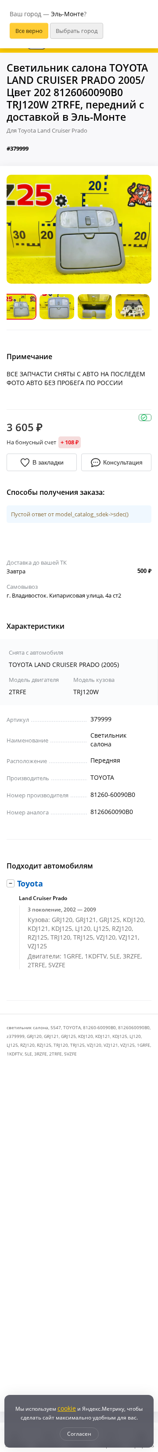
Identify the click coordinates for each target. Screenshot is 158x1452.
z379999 (16, 1036)
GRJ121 (51, 1036)
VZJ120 (94, 1045)
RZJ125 (44, 1045)
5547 (55, 1027)
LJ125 (12, 1045)
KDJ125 (119, 1036)
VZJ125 (127, 1045)
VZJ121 (111, 1045)
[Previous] (20, 229)
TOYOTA (72, 1027)
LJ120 (135, 1036)
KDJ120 (85, 1036)
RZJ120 (27, 1045)
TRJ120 (61, 1045)
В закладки (48, 462)
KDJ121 (102, 1036)
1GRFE (143, 1045)
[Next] (138, 229)
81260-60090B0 (99, 1027)
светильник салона (27, 1027)
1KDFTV (14, 1054)
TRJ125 (77, 1045)
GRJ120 (34, 1036)
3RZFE (40, 1054)
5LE (28, 1054)
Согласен (79, 1434)
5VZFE (70, 1054)
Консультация (123, 462)
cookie (66, 1408)
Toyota (30, 883)
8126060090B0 (134, 1027)
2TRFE (55, 1054)
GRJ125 (68, 1036)
